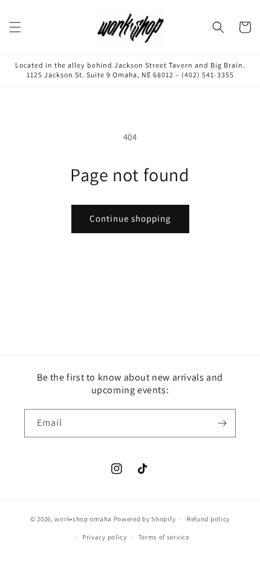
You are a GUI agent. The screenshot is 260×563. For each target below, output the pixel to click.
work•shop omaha (83, 518)
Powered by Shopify (145, 518)
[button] (15, 27)
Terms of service (163, 537)
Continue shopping (130, 218)
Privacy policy (104, 537)
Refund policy (208, 519)
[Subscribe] (222, 423)
